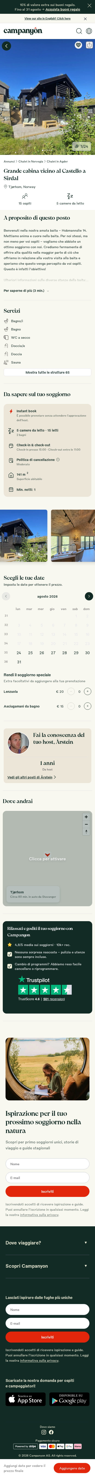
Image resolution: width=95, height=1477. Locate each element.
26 (41, 652)
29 (76, 652)
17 (19, 643)
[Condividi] (89, 45)
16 (87, 634)
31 (19, 662)
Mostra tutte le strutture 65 (48, 372)
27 (53, 652)
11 (30, 634)
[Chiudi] (89, 5)
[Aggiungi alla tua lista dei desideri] (78, 45)
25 (30, 652)
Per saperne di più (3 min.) (24, 290)
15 (76, 634)
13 (53, 634)
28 (64, 652)
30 (87, 652)
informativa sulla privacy (39, 1214)
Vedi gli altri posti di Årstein (29, 777)
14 (64, 634)
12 (42, 634)
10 (19, 634)
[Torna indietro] (6, 46)
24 (19, 652)
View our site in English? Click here (47, 18)
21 (65, 643)
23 (87, 643)
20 (53, 643)
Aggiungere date (72, 1468)
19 (42, 643)
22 (76, 643)
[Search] (79, 31)
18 (30, 643)
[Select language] (89, 31)
